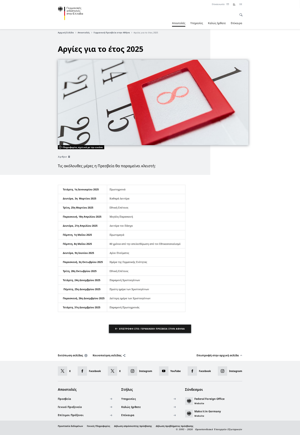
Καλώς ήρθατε (217, 23)
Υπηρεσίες (196, 23)
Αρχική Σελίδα (66, 32)
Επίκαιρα (236, 23)
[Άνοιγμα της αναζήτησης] (240, 13)
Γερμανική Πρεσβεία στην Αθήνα (112, 32)
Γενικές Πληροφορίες (98, 426)
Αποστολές (178, 24)
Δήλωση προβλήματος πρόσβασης (174, 426)
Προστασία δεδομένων (70, 426)
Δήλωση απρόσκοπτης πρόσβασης (133, 426)
